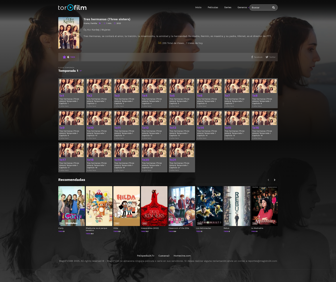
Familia (94, 23)
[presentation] (274, 180)
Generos (242, 7)
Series (227, 7)
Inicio (198, 7)
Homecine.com (182, 255)
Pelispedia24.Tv (145, 255)
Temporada (68, 70)
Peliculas (213, 7)
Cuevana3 (163, 255)
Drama (86, 23)
